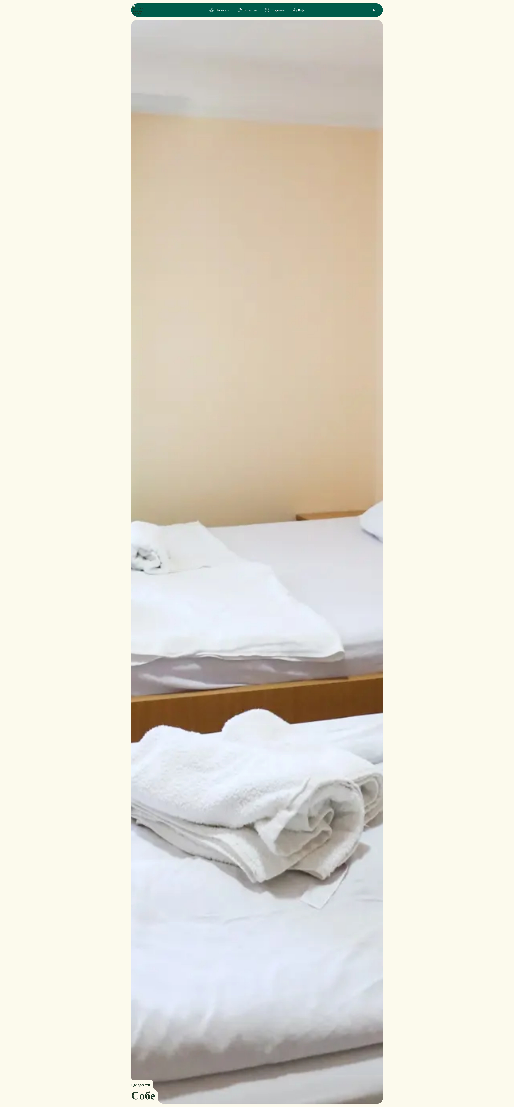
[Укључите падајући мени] (211, 10)
